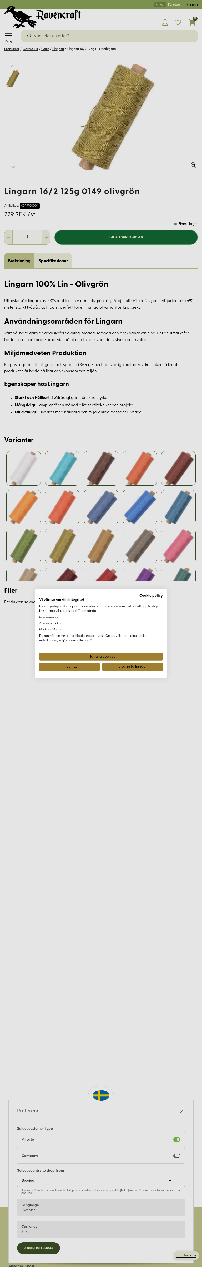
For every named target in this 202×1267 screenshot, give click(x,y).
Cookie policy (151, 595)
